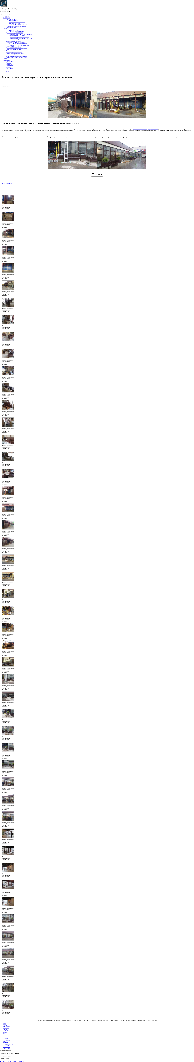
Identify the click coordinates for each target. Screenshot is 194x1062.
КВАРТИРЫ (6, 1026)
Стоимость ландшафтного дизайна (15, 53)
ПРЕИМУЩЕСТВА (8, 1044)
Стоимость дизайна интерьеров (14, 52)
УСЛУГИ (5, 28)
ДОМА (5, 1025)
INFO (4, 1024)
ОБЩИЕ (5, 1029)
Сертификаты (9, 65)
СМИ (7, 71)
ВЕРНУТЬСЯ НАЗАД (7, 183)
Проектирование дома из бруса (17, 31)
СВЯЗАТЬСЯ (6, 1048)
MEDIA (5, 58)
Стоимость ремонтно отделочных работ (16, 57)
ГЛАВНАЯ (6, 16)
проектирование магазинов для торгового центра (145, 129)
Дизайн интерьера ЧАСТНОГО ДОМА (19, 37)
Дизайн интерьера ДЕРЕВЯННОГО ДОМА (20, 38)
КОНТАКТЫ (6, 60)
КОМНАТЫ (6, 1028)
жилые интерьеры (13, 20)
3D (4, 1033)
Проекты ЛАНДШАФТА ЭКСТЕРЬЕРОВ (17, 24)
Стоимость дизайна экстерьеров (14, 54)
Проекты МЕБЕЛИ (11, 27)
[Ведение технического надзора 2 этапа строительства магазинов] (8, 203)
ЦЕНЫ (5, 50)
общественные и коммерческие (17, 22)
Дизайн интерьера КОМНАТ (13, 41)
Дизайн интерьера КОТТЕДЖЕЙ (14, 33)
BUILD (5, 1032)
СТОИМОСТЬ (7, 1045)
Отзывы (8, 69)
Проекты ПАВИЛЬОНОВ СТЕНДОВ (16, 26)
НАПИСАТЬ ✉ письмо (18, 1061)
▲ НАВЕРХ (3, 1061)
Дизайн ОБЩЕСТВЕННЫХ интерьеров (16, 48)
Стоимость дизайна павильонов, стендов (16, 56)
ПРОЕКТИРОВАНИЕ (12, 30)
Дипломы (8, 63)
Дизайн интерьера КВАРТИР (13, 39)
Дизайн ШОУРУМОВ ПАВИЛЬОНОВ (16, 42)
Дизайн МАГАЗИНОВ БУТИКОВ (18, 43)
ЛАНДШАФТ (6, 1030)
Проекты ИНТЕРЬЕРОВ (12, 19)
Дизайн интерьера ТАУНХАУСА (17, 35)
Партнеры (8, 67)
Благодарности (10, 64)
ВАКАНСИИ (9, 68)
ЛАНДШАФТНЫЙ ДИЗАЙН (14, 49)
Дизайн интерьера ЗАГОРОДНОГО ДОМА (20, 34)
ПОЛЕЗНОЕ (6, 1047)
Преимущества (10, 61)
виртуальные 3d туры (14, 23)
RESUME (5, 1043)
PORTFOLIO (6, 18)
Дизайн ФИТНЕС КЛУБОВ (13, 46)
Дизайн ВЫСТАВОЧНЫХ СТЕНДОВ (19, 45)
